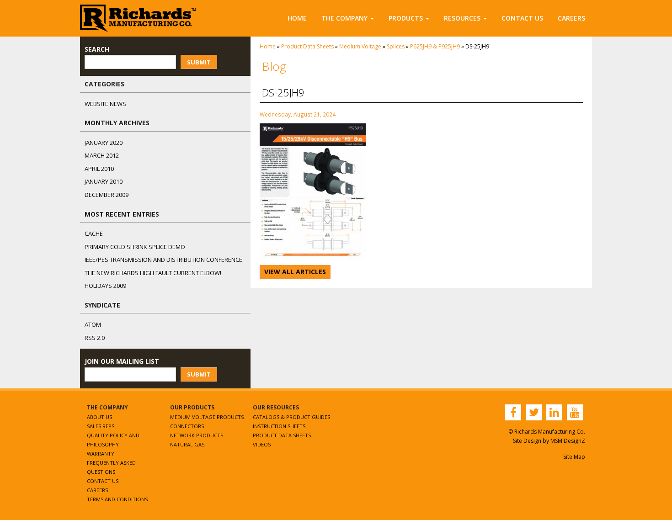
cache (94, 233)
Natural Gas (187, 444)
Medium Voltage (360, 46)
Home (297, 18)
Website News (105, 104)
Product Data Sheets (307, 46)
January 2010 (104, 181)
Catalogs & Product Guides (291, 417)
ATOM (93, 324)
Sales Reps (100, 426)
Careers (571, 18)
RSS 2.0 (95, 338)
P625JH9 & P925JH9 (435, 46)
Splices (396, 46)
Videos (262, 444)
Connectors (187, 426)
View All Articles (295, 271)
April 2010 (99, 168)
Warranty (100, 453)
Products (406, 18)
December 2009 (106, 195)
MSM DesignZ (567, 441)
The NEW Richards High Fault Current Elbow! (153, 273)
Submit (199, 62)
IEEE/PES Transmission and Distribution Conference (163, 259)
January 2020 (104, 142)
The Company (344, 18)
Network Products (196, 435)
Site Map (574, 457)
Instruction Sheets (279, 426)
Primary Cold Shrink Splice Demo (135, 247)
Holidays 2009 (105, 285)
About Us (99, 417)
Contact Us (522, 18)
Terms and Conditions (117, 499)
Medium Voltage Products (207, 417)
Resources (462, 18)
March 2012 (102, 155)
